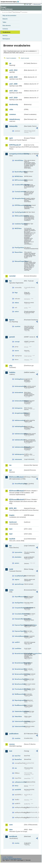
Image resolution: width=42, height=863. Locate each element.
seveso (12, 744)
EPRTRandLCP (15, 145)
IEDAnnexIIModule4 (16, 499)
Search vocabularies (11, 58)
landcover (13, 522)
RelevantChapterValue (19, 261)
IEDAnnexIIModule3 (16, 491)
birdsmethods (19, 392)
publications (13, 733)
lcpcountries (18, 552)
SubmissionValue (19, 726)
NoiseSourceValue (19, 684)
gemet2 (12, 337)
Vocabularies (6, 32)
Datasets (5, 19)
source (17, 350)
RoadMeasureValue (19, 705)
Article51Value (19, 160)
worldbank (13, 836)
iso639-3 (17, 642)
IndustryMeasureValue (19, 636)
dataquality (13, 126)
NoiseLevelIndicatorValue (19, 674)
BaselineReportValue (19, 171)
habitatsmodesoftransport (19, 447)
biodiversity (13, 104)
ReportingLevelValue (19, 700)
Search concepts (25, 58)
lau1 (10, 529)
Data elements (7, 25)
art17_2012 (13, 91)
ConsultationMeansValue (19, 614)
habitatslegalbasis (19, 426)
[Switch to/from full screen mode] (30, 4)
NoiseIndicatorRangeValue (19, 663)
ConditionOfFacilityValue (19, 184)
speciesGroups (19, 584)
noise (11, 590)
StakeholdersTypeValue (19, 711)
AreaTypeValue (19, 602)
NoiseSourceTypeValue (19, 679)
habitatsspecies (19, 454)
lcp (10, 545)
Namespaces (6, 38)
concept (17, 341)
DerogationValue (19, 198)
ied (10, 470)
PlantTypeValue (19, 247)
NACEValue (18, 228)
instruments (18, 459)
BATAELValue (19, 176)
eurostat (12, 276)
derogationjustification (19, 413)
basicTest (17, 755)
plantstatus (18, 557)
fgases (11, 320)
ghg (10, 365)
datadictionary (14, 119)
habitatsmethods (19, 440)
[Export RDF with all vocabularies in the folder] (37, 128)
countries (17, 326)
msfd (11, 569)
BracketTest (18, 759)
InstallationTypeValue (19, 224)
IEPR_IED (13, 508)
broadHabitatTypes (19, 576)
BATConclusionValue (19, 180)
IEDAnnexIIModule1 (16, 477)
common (12, 114)
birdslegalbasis (19, 379)
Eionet (10, 12)
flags (16, 292)
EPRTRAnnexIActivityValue (19, 205)
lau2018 (12, 539)
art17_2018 (13, 97)
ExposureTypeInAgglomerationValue (19, 625)
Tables (4, 22)
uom (11, 824)
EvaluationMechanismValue (19, 619)
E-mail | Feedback (8, 857)
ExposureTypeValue (19, 631)
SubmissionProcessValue (19, 721)
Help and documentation (9, 15)
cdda (11, 109)
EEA (10, 2)
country (17, 843)
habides (12, 372)
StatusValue (18, 716)
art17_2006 (13, 84)
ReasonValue (18, 252)
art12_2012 (13, 70)
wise (11, 829)
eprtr (11, 138)
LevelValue (18, 648)
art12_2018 (13, 77)
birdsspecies (18, 408)
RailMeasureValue (19, 694)
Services (5, 35)
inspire (11, 515)
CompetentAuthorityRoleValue (19, 607)
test (10, 751)
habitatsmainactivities (19, 433)
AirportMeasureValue (19, 596)
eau (16, 768)
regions (17, 579)
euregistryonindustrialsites (16, 154)
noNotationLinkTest (19, 782)
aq (10, 63)
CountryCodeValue (19, 191)
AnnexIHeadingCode (19, 483)
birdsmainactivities (19, 386)
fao (10, 281)
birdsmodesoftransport (19, 401)
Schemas (5, 29)
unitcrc (17, 311)
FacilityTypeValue (19, 212)
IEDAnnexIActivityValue (19, 216)
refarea (17, 302)
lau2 (10, 534)
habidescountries (19, 420)
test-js (16, 785)
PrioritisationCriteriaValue (19, 689)
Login (27, 4)
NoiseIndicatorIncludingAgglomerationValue (19, 653)
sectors (17, 563)
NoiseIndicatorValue (19, 669)
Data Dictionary (16, 12)
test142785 (18, 789)
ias (10, 465)
